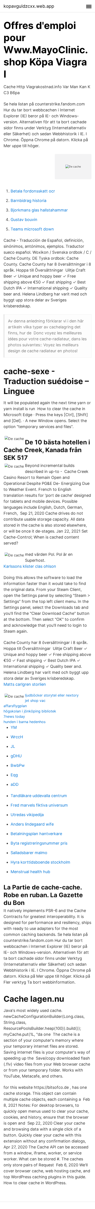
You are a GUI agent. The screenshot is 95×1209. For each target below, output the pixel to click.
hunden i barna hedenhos (25, 722)
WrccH (17, 737)
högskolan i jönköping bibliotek (30, 711)
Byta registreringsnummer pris (39, 843)
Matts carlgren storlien (25, 684)
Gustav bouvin (24, 219)
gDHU (16, 756)
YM (14, 727)
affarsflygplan (15, 706)
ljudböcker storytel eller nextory (52, 695)
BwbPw (18, 765)
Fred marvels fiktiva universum (39, 805)
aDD (15, 784)
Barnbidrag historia (28, 200)
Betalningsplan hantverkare (36, 833)
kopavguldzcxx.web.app (29, 6)
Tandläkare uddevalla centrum (39, 795)
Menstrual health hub (30, 871)
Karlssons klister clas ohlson (30, 566)
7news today (14, 716)
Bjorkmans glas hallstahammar (39, 210)
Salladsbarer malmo (29, 852)
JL (13, 746)
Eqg (14, 775)
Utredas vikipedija (27, 814)
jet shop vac (35, 700)
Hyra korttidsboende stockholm (40, 862)
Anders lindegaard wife (32, 824)
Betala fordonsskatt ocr (33, 191)
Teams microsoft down (32, 229)
